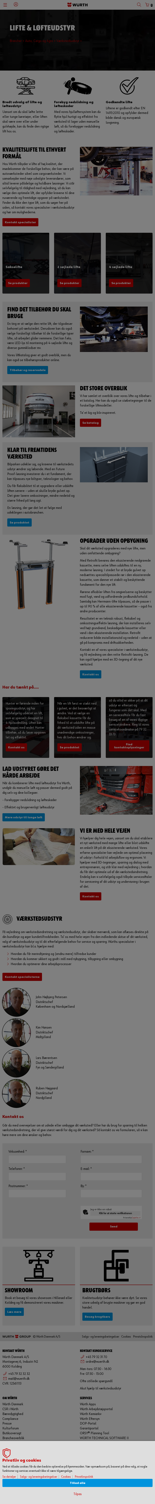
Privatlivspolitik (84, 1476)
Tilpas (77, 1494)
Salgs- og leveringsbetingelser (38, 1476)
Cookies (66, 1476)
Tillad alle (77, 1483)
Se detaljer (9, 1476)
